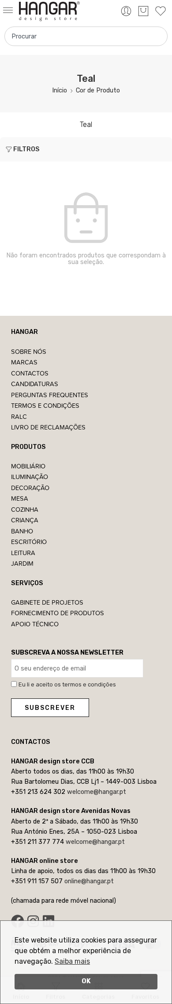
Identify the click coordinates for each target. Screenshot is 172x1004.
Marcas (24, 362)
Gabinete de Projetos (47, 602)
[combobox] (86, 36)
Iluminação (29, 476)
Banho (22, 531)
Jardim (22, 563)
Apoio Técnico (35, 623)
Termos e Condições (45, 405)
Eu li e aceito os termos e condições (67, 684)
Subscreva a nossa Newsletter (67, 652)
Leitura (23, 552)
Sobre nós (28, 351)
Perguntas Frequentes (49, 394)
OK (86, 981)
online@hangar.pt (89, 881)
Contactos (30, 373)
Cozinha (24, 509)
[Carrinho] (143, 11)
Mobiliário (28, 466)
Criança (24, 520)
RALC (19, 416)
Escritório (29, 541)
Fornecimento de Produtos (57, 612)
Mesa (19, 498)
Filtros (26, 149)
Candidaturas (34, 383)
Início (59, 90)
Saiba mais (72, 961)
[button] (9, 11)
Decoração (30, 487)
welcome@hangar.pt (96, 792)
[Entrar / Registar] (126, 11)
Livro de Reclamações (48, 427)
